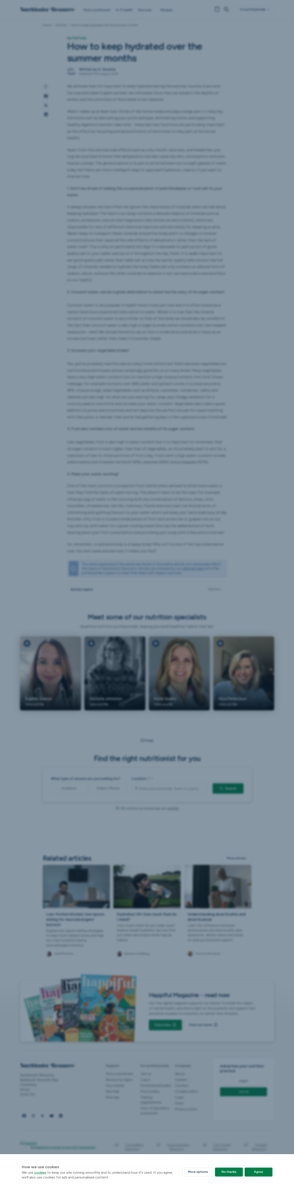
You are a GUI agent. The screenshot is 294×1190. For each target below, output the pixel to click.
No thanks (229, 1172)
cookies (40, 1172)
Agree (258, 1172)
